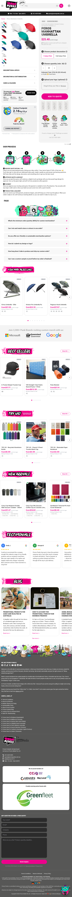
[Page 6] (39, 321)
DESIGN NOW (31, 93)
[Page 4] (35, 321)
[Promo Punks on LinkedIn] (17, 665)
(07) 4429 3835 (37, 13)
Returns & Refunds (7, 701)
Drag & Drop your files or (55, 86)
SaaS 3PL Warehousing (8, 713)
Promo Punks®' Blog (8, 709)
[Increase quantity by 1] (54, 68)
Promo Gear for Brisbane (9, 717)
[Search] (61, 6)
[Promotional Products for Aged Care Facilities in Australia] (15, 598)
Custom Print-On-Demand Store (11, 711)
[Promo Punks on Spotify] (15, 665)
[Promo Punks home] (11, 5)
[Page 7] (42, 321)
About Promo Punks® (8, 707)
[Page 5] (37, 321)
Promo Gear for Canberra (9, 729)
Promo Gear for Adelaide (9, 723)
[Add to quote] (20, 312)
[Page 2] (30, 321)
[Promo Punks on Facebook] (2, 665)
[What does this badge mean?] (35, 107)
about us (18, 691)
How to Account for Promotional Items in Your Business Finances (43, 614)
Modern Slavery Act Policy (9, 703)
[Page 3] (33, 321)
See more (35, 638)
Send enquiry (24, 862)
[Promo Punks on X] (9, 665)
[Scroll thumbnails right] (4, 66)
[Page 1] (28, 321)
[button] (54, 43)
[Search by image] (57, 5)
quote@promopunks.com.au (56, 13)
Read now (6, 633)
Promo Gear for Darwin (8, 727)
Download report (12, 128)
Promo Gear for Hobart (8, 731)
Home (3, 19)
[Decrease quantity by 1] (43, 68)
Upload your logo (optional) (55, 80)
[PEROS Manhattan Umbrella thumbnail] (4, 25)
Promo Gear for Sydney (8, 721)
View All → (65, 351)
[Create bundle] (15, 312)
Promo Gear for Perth (8, 725)
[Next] (69, 297)
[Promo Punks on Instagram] (5, 665)
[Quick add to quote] (21, 516)
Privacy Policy (39, 866)
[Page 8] (44, 321)
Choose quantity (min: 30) (54, 64)
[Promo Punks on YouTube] (12, 665)
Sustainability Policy (7, 705)
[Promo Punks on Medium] (20, 665)
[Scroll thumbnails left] (4, 22)
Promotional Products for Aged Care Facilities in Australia (14, 614)
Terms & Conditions (7, 699)
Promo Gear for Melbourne (9, 719)
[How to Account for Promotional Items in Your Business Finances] (45, 598)
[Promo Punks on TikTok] (7, 665)
